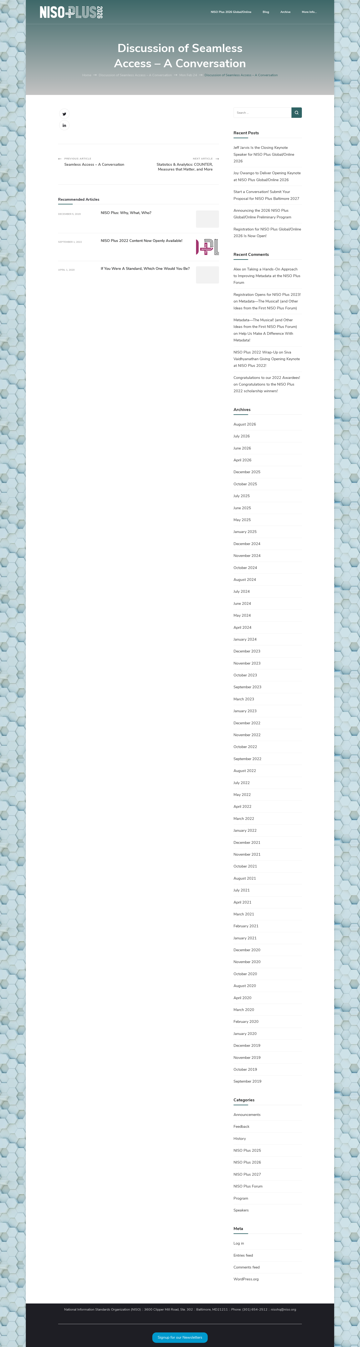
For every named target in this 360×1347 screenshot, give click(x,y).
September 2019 (247, 1081)
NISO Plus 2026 (247, 1162)
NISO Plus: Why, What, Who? (126, 212)
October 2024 (245, 567)
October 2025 (245, 484)
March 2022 (244, 818)
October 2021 (245, 866)
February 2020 (246, 1021)
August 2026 (245, 424)
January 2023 (245, 710)
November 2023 (247, 663)
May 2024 (242, 615)
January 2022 (245, 830)
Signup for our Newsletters (180, 1337)
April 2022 (242, 806)
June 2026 (242, 448)
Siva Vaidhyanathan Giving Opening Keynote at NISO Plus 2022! (267, 359)
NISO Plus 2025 (247, 1150)
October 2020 (245, 973)
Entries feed (243, 1255)
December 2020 (247, 949)
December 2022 (247, 723)
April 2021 (242, 902)
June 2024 (242, 603)
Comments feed (247, 1267)
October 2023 (245, 675)
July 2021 (242, 890)
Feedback (241, 1126)
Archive (285, 12)
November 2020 (247, 961)
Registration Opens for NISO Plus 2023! (267, 294)
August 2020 (245, 985)
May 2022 (242, 794)
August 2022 (245, 770)
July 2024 (242, 591)
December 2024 (247, 543)
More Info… (309, 12)
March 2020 (244, 1009)
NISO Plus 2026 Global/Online (231, 12)
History (240, 1138)
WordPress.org (246, 1279)
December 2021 (247, 842)
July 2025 (242, 495)
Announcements (247, 1114)
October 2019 (245, 1069)
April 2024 (242, 627)
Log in (239, 1243)
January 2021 (245, 938)
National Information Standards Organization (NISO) (102, 1310)
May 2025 (242, 519)
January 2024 (245, 639)
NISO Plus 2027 (247, 1174)
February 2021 (246, 926)
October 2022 (245, 746)
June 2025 (242, 507)
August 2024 (245, 579)
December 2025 (247, 471)
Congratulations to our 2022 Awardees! (267, 377)
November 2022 (247, 734)
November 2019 (247, 1057)
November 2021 (247, 854)
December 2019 (247, 1045)
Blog (266, 12)
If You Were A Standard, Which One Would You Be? (145, 268)
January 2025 (245, 531)
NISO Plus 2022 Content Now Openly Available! (141, 240)
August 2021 (245, 878)
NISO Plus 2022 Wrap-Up (256, 352)
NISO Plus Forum (248, 1186)
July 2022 (242, 782)
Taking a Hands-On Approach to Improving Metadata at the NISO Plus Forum (267, 276)
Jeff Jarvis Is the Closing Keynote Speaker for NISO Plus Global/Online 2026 (264, 154)
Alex (237, 269)
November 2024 (247, 555)
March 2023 (244, 699)
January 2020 (245, 1033)
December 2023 (247, 651)
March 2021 (244, 914)
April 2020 (242, 997)
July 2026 (242, 436)
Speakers (241, 1210)
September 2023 (247, 687)
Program (241, 1198)
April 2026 (242, 460)
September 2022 (247, 758)
